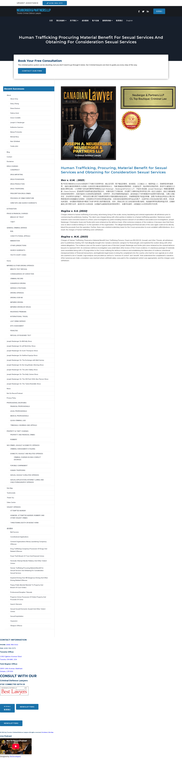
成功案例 (85, 21)
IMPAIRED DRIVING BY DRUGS (20, 307)
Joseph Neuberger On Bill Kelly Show (19, 341)
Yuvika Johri (14, 146)
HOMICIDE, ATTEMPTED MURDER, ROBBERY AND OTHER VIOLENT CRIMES (27, 516)
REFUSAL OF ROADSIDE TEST (20, 335)
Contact (9, 157)
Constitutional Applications (19, 537)
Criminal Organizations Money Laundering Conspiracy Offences (28, 543)
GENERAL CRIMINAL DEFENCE (17, 228)
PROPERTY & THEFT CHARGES (17, 431)
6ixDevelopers (15, 756)
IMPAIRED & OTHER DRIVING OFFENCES (20, 265)
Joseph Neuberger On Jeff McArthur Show (21, 346)
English (129, 21)
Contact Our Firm (32, 71)
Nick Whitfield (15, 141)
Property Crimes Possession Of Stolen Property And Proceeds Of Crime (28, 598)
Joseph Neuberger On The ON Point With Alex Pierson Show (27, 379)
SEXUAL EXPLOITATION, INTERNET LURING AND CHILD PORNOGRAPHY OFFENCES (27, 481)
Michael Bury (14, 137)
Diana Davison (15, 108)
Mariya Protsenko (16, 132)
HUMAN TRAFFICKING (17, 470)
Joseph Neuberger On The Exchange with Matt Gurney (25, 360)
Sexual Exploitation (16, 616)
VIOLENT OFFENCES (14, 507)
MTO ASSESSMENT (17, 326)
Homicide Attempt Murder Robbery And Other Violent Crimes (28, 562)
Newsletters (27, 707)
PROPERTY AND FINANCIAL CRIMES (22, 435)
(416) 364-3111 (55, 3)
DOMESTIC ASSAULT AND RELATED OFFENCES (26, 454)
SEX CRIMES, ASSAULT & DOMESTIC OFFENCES (23, 445)
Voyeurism (13, 621)
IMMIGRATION (15, 241)
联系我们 (159, 11)
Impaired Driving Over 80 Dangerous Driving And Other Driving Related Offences (29, 579)
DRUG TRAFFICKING (17, 189)
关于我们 (73, 21)
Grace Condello (15, 118)
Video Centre (11, 502)
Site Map (10, 488)
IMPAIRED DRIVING (16, 302)
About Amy (14, 99)
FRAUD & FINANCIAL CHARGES (17, 213)
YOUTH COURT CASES (18, 255)
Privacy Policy (11, 398)
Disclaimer (10, 161)
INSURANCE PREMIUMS (18, 312)
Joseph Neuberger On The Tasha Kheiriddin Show (24, 384)
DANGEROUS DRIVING (18, 283)
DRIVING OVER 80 (16, 297)
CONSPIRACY (15, 170)
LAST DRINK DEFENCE (18, 321)
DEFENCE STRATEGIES (18, 288)
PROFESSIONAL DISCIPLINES (16, 403)
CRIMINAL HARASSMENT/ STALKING (22, 449)
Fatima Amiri (14, 113)
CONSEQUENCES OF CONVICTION (22, 274)
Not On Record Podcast (15, 393)
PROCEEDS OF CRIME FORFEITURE (22, 198)
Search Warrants (16, 604)
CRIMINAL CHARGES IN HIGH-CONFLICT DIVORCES (27, 458)
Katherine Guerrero (16, 127)
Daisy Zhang (14, 104)
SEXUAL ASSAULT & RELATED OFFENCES (24, 475)
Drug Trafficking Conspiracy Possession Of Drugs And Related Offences (28, 550)
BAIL (11, 231)
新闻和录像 (106, 21)
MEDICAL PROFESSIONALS (19, 416)
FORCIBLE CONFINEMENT (19, 465)
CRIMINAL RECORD (16, 278)
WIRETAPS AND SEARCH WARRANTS (23, 203)
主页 (51, 21)
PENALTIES (14, 331)
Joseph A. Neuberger (17, 122)
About (9, 95)
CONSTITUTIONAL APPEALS (20, 236)
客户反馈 (95, 21)
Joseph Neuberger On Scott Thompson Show (22, 351)
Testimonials (11, 493)
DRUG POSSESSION (17, 179)
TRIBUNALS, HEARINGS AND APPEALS (23, 425)
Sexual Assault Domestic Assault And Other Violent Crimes (27, 610)
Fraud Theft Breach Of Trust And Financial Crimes (27, 556)
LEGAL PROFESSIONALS (18, 411)
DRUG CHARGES (12, 166)
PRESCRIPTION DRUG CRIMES (20, 193)
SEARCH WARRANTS (17, 250)
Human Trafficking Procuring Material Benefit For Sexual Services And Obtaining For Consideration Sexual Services (26, 570)
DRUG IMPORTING (16, 174)
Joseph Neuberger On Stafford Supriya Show (22, 355)
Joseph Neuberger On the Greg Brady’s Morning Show (25, 365)
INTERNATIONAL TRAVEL (19, 316)
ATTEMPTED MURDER (18, 511)
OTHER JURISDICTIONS (18, 245)
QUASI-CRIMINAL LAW (18, 420)
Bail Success (14, 532)
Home (9, 261)
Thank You (10, 498)
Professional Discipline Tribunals (21, 592)
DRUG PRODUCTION (17, 184)
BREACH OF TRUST (17, 217)
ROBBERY (13, 439)
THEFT (12, 222)
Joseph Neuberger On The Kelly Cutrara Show (22, 374)
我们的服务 (60, 21)
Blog (8, 152)
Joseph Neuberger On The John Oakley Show (22, 370)
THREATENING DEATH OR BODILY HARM (24, 523)
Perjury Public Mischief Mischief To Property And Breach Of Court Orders (26, 586)
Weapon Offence (16, 626)
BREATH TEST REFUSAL (18, 269)
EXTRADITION (12, 209)
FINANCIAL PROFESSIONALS (20, 406)
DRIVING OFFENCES (17, 293)
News (9, 389)
